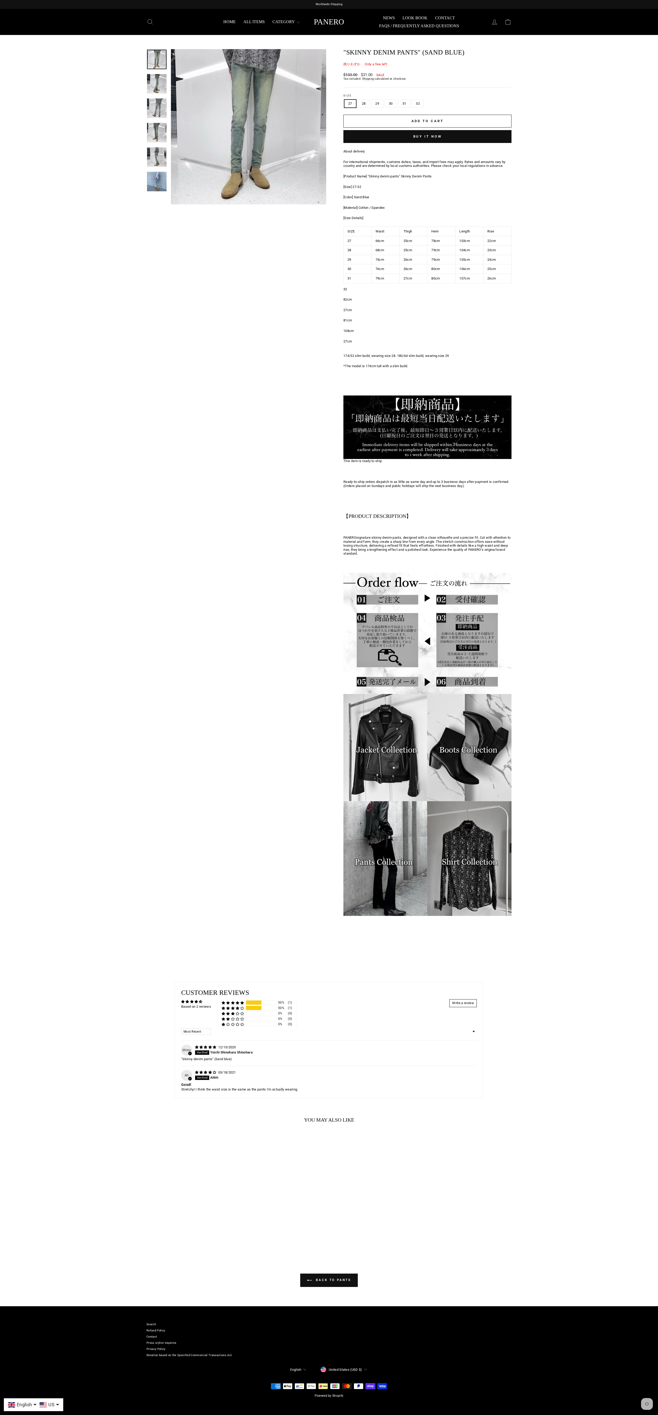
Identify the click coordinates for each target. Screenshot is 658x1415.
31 (404, 103)
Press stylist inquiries (161, 1343)
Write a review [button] (463, 1003)
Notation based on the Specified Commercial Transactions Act (189, 1355)
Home (229, 22)
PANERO (329, 21)
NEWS (389, 18)
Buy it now (427, 136)
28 (364, 103)
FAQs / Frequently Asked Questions (419, 26)
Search (151, 1324)
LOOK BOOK (415, 18)
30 (391, 103)
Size (347, 95)
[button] (233, 1003)
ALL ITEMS (254, 22)
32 (418, 103)
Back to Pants (332, 1280)
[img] (206, 1047)
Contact (445, 18)
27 (350, 103)
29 (377, 103)
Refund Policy (156, 1330)
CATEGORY (284, 22)
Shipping (368, 78)
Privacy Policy (156, 1349)
